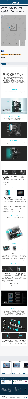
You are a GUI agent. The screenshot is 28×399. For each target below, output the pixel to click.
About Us (9, 387)
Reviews (9, 63)
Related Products (3, 358)
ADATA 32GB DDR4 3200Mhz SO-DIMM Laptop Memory (20, 380)
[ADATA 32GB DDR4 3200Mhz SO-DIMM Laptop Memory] (15, 382)
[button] (2, 369)
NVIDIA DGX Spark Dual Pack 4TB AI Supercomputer (9, 380)
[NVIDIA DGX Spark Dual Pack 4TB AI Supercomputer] (3, 382)
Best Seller (2, 378)
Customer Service (4, 387)
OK (26, 397)
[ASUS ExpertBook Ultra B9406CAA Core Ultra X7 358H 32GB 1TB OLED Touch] (6, 365)
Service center (13, 63)
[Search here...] (27, 4)
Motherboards (5, 13)
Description (3, 63)
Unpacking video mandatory (5, 54)
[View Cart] (27, 2)
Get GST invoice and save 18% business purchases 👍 (15, 54)
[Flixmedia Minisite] (2, 51)
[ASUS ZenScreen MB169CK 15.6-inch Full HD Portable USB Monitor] (26, 382)
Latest (5, 378)
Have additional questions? (5, 60)
